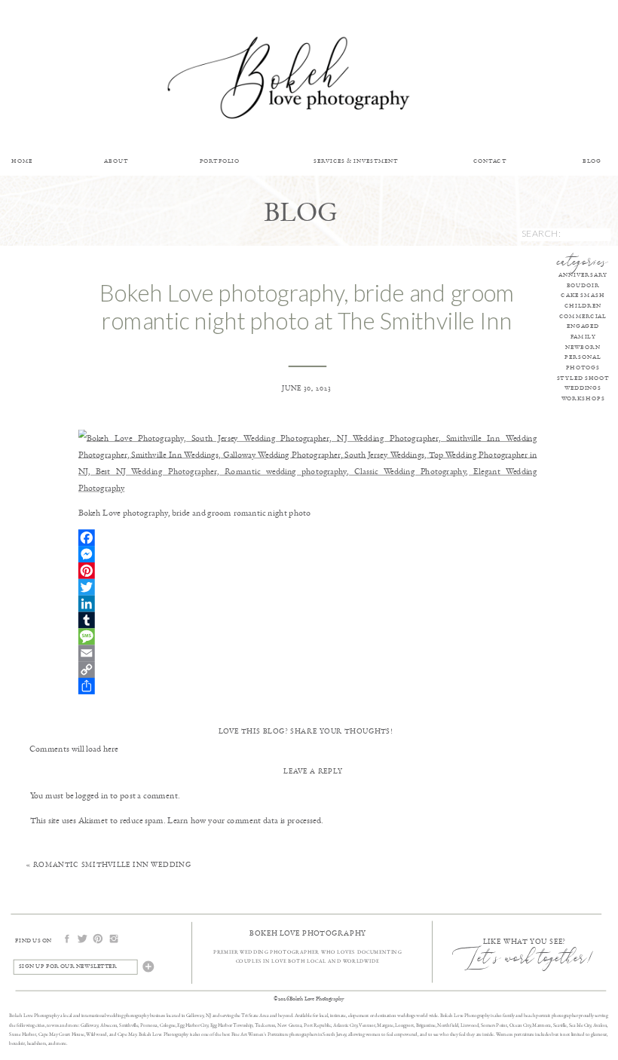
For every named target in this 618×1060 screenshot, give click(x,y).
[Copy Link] (307, 669)
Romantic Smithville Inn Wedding (112, 864)
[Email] (307, 653)
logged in (91, 795)
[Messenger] (307, 554)
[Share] (307, 686)
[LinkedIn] (307, 603)
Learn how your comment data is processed (244, 819)
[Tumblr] (307, 619)
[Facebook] (307, 537)
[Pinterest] (307, 570)
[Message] (307, 636)
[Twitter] (307, 586)
